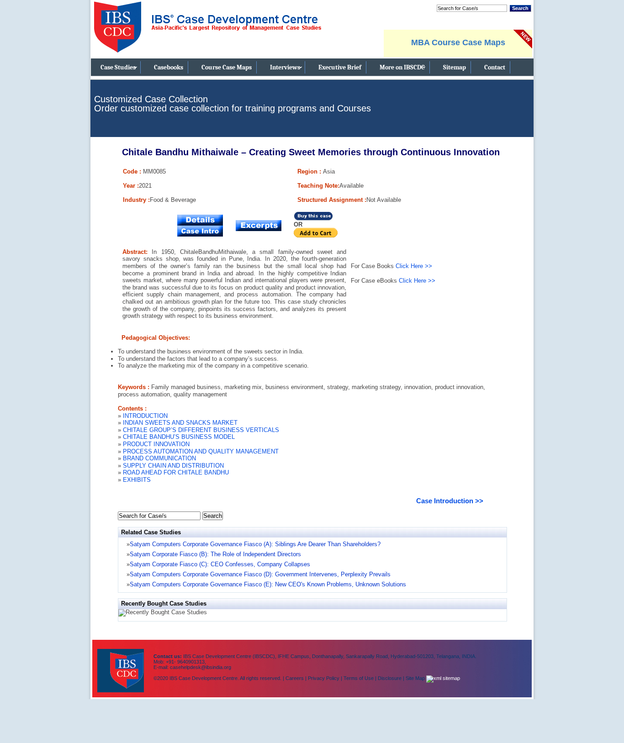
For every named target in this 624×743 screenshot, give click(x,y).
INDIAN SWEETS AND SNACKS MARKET (180, 422)
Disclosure (390, 678)
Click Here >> (414, 266)
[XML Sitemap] (443, 678)
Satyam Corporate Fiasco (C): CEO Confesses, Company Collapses (220, 564)
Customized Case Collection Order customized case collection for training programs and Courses (232, 103)
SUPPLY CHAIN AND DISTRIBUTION (173, 465)
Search (520, 8)
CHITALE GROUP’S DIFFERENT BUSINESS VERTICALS (201, 430)
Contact (494, 67)
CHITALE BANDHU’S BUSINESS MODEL (179, 436)
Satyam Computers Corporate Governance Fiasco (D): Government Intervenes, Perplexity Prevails (260, 574)
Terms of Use (359, 678)
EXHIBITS (137, 479)
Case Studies (118, 67)
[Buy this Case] (313, 219)
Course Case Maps (226, 67)
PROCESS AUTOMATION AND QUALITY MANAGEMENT (201, 451)
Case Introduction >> (449, 501)
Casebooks (168, 67)
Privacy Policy (323, 678)
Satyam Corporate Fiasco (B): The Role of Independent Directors (215, 554)
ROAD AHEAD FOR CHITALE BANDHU (176, 472)
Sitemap (454, 67)
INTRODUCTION (145, 415)
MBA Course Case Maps (458, 42)
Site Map (416, 678)
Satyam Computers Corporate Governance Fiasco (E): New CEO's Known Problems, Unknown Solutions (268, 584)
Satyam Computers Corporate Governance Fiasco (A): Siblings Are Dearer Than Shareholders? (255, 544)
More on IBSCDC (402, 67)
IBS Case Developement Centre (121, 664)
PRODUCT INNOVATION (156, 444)
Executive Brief (339, 67)
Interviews (285, 67)
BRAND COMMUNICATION (159, 458)
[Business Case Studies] (207, 56)
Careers (295, 678)
